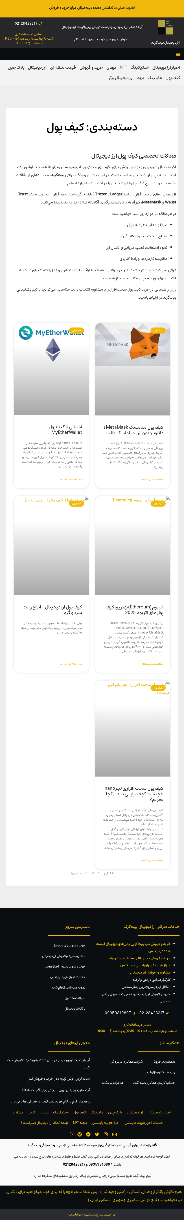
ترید (140, 77)
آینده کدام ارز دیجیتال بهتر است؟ (44, 1122)
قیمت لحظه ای (63, 67)
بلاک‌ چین (16, 67)
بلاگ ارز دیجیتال (75, 1009)
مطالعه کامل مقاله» (152, 479)
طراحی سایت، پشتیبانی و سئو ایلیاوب (92, 1214)
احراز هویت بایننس (106, 1122)
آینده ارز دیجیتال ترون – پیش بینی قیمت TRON (56, 1090)
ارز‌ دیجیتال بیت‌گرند (165, 42)
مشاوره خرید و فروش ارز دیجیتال (63, 956)
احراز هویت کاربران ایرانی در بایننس (145, 965)
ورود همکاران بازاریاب (161, 1072)
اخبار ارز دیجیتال (166, 67)
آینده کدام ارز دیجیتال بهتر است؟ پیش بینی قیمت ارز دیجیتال (102, 27)
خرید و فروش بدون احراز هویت (65, 966)
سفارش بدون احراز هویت (113, 39)
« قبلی (109, 873)
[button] (178, 54)
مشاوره (18, 1112)
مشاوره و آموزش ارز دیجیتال (150, 972)
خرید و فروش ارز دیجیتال (69, 945)
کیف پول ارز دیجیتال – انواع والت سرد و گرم (52, 610)
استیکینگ (140, 67)
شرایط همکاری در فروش (126, 1062)
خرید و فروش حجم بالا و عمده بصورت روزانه (139, 958)
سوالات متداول (75, 998)
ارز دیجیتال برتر (121, 77)
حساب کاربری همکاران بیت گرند (154, 1083)
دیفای (111, 67)
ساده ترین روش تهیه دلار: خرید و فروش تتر (59, 1078)
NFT (123, 67)
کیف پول (173, 77)
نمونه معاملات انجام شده (68, 988)
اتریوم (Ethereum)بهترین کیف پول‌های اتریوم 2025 (134, 610)
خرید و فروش (91, 67)
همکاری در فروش (163, 1062)
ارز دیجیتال (37, 67)
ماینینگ (155, 77)
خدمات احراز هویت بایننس (67, 977)
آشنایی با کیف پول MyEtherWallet (65, 430)
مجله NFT (80, 1122)
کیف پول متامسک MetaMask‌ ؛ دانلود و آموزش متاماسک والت (133, 430)
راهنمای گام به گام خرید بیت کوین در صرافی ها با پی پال (50, 1101)
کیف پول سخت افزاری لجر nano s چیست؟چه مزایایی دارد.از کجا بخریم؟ (134, 794)
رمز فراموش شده (112, 1083)
